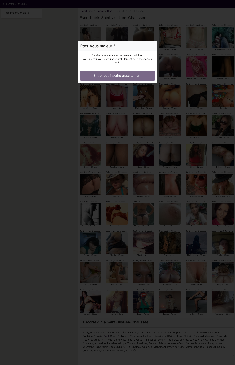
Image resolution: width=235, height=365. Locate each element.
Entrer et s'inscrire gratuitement (117, 76)
